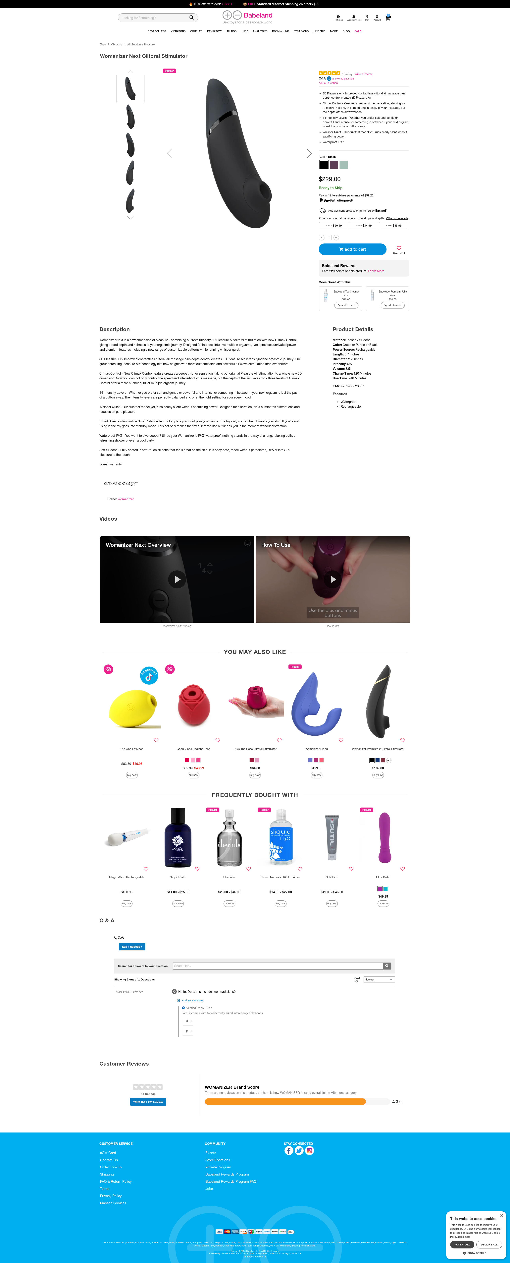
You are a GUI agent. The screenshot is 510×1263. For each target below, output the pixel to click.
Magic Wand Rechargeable (126, 877)
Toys (103, 44)
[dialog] (476, 1235)
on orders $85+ (282, 4)
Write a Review (363, 74)
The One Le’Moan (131, 749)
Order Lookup (111, 1167)
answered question (343, 78)
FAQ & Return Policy (116, 1181)
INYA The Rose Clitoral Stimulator (255, 749)
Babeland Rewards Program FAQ (230, 1181)
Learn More (376, 271)
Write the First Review (148, 1101)
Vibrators (116, 44)
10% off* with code (211, 4)
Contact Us (109, 1160)
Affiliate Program (218, 1167)
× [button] (501, 1215)
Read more (464, 1236)
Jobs (209, 1188)
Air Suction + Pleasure (141, 44)
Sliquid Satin (178, 877)
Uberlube (229, 877)
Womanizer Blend (316, 749)
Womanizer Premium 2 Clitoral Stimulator (378, 749)
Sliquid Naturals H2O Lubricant (281, 877)
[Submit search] (387, 966)
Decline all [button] (489, 1244)
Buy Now (131, 774)
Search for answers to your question (143, 966)
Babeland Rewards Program (227, 1174)
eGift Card (108, 1153)
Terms (104, 1188)
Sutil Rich (332, 877)
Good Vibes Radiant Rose (193, 749)
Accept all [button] (462, 1244)
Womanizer (126, 499)
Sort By (357, 979)
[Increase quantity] (336, 237)
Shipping (107, 1174)
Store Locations (217, 1160)
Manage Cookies (113, 1203)
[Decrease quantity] (321, 237)
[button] (309, 153)
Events (210, 1153)
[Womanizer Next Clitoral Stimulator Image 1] (239, 153)
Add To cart (355, 249)
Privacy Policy (111, 1196)
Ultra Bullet (383, 877)
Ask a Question (328, 82)
